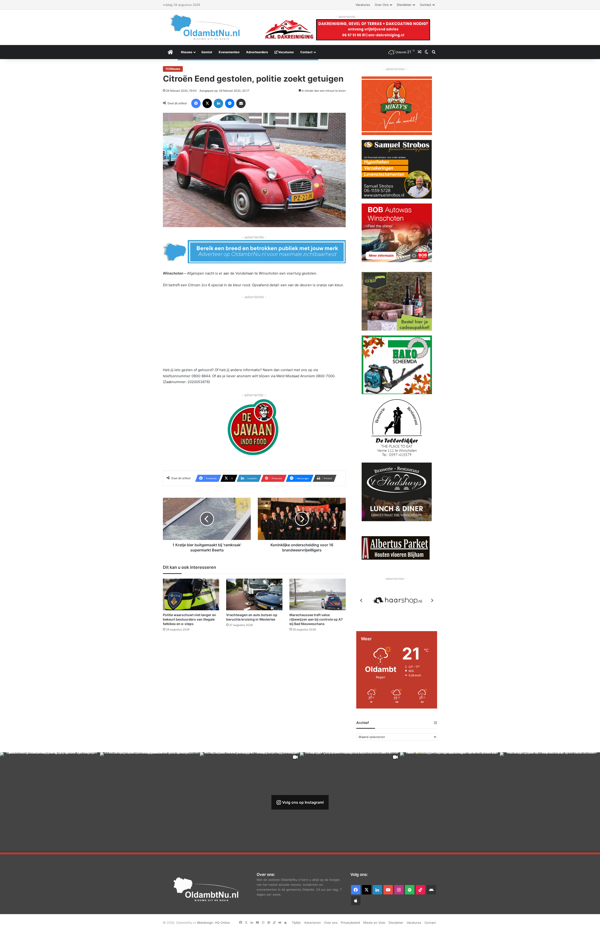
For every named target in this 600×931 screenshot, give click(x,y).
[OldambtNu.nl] (206, 27)
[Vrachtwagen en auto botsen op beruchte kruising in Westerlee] (254, 595)
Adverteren (312, 922)
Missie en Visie (374, 922)
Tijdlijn (296, 922)
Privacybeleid (350, 922)
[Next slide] (432, 600)
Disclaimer (404, 5)
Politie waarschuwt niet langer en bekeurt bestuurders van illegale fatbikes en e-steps (189, 619)
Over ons (382, 5)
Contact (425, 5)
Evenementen (229, 52)
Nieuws (186, 52)
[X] (207, 103)
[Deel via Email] (241, 103)
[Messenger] (229, 103)
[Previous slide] (361, 600)
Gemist (206, 52)
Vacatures (363, 5)
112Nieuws (172, 69)
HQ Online (222, 922)
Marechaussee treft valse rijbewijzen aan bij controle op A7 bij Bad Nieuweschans (316, 619)
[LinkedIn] (218, 103)
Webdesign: (206, 922)
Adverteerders (257, 52)
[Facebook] (196, 103)
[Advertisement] (254, 333)
